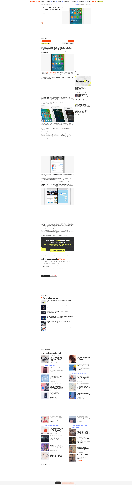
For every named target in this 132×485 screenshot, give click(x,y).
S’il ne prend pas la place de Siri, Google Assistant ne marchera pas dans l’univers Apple (60, 317)
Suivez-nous (71, 41)
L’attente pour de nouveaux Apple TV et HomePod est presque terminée (56, 438)
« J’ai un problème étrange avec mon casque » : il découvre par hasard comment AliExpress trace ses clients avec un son (56, 430)
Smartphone (81, 4)
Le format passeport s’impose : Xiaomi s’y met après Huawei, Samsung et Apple (56, 369)
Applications (88, 4)
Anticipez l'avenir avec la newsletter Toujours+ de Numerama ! (59, 301)
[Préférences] (95, 1)
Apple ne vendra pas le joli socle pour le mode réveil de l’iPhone (55, 270)
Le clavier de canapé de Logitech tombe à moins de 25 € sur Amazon (83, 419)
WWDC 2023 (62, 259)
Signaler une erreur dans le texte (47, 273)
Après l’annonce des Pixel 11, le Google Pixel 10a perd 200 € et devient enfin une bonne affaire (83, 395)
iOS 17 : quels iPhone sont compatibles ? (51, 263)
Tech (77, 4)
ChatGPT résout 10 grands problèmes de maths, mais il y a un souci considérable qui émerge (82, 105)
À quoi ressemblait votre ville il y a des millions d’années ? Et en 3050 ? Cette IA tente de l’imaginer (83, 431)
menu (42, 1)
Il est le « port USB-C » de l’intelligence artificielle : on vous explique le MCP (56, 455)
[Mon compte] (93, 1)
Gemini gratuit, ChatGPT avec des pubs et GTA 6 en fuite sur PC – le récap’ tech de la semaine (83, 440)
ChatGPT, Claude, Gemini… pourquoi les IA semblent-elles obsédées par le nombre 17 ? (56, 419)
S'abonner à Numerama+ (56, 250)
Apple (43, 277)
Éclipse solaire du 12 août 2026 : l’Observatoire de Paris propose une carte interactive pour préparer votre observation (82, 110)
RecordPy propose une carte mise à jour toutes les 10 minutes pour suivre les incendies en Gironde (82, 116)
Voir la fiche (79, 460)
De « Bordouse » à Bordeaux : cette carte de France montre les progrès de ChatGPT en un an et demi (83, 449)
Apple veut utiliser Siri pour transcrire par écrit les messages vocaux (59, 312)
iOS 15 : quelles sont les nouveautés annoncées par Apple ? (59, 327)
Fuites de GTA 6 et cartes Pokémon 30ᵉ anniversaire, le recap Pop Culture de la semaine (56, 447)
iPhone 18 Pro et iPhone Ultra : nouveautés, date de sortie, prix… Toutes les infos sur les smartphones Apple (84, 96)
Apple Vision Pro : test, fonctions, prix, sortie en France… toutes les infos (57, 261)
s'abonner (101, 1)
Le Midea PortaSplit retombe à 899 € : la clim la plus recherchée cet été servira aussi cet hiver (82, 101)
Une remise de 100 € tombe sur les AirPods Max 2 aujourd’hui (83, 358)
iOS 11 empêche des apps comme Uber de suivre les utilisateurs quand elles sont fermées (59, 322)
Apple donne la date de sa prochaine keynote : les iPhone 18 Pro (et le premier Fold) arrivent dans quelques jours (56, 378)
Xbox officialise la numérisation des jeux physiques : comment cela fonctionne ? (56, 395)
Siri (47, 277)
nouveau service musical (51, 72)
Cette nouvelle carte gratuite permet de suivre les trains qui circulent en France (83, 386)
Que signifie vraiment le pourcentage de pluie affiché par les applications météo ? (83, 367)
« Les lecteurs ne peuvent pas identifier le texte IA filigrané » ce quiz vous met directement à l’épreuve (56, 359)
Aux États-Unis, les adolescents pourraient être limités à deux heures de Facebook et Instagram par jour (56, 386)
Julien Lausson (47, 22)
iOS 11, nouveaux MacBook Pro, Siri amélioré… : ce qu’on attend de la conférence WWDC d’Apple (59, 306)
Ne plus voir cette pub (45, 38)
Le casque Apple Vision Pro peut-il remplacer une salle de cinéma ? (56, 268)
